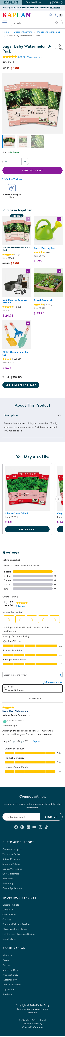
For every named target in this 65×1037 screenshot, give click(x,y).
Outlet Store (9, 938)
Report (36, 741)
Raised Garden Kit (43, 300)
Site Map (7, 994)
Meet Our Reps (10, 970)
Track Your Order (11, 854)
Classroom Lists (10, 904)
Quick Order (9, 914)
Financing (7, 883)
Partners (6, 965)
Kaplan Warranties (12, 868)
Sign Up (51, 816)
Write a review (34, 56)
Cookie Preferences (32, 1027)
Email (43, 1019)
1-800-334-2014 (28, 1019)
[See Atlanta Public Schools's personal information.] (29, 715)
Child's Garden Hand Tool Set (15, 353)
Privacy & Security (32, 1023)
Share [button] (59, 48)
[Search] (57, 23)
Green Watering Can (44, 248)
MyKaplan (7, 909)
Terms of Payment (11, 984)
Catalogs (7, 919)
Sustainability (9, 979)
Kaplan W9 (8, 989)
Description (11, 415)
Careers (6, 960)
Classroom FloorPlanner (15, 929)
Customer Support (12, 849)
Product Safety (10, 974)
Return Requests (11, 859)
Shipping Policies (11, 864)
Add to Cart (32, 170)
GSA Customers (10, 873)
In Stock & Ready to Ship (12, 195)
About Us (7, 955)
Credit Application (12, 888)
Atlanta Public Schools (14, 715)
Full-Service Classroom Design (18, 934)
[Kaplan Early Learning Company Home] (16, 14)
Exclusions (7, 878)
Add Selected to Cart (21, 385)
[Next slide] (58, 499)
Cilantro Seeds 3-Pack (16, 513)
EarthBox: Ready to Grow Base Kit (15, 301)
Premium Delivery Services (16, 924)
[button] (61, 2)
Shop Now (55, 7)
